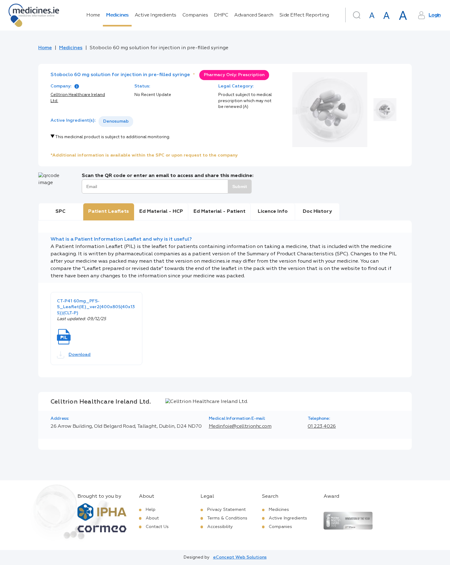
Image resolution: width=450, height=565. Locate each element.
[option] (116, 121)
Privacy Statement (226, 510)
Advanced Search (253, 15)
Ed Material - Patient (219, 211)
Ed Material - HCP (161, 211)
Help (151, 510)
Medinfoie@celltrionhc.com (240, 426)
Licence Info (273, 211)
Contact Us (157, 527)
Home (93, 15)
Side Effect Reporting (304, 15)
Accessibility (220, 527)
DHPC (221, 15)
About (152, 518)
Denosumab (116, 121)
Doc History (317, 211)
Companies (195, 15)
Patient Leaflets (108, 211)
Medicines (117, 15)
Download (80, 355)
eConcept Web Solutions (240, 557)
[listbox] (116, 121)
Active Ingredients (155, 15)
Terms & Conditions (227, 518)
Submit (239, 186)
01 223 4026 (322, 426)
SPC (60, 211)
